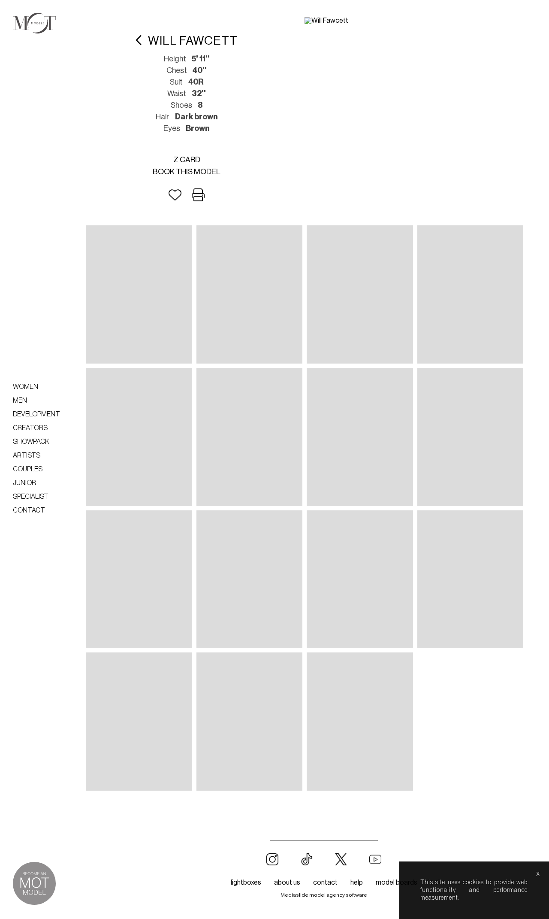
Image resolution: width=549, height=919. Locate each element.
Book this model (186, 172)
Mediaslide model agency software (324, 895)
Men (20, 400)
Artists (26, 455)
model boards (396, 882)
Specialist (30, 496)
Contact (29, 510)
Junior (24, 482)
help (356, 882)
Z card (186, 160)
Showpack (31, 441)
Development (36, 414)
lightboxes (246, 882)
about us (287, 882)
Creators (30, 428)
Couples (27, 469)
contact (325, 882)
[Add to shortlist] (175, 195)
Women (25, 386)
